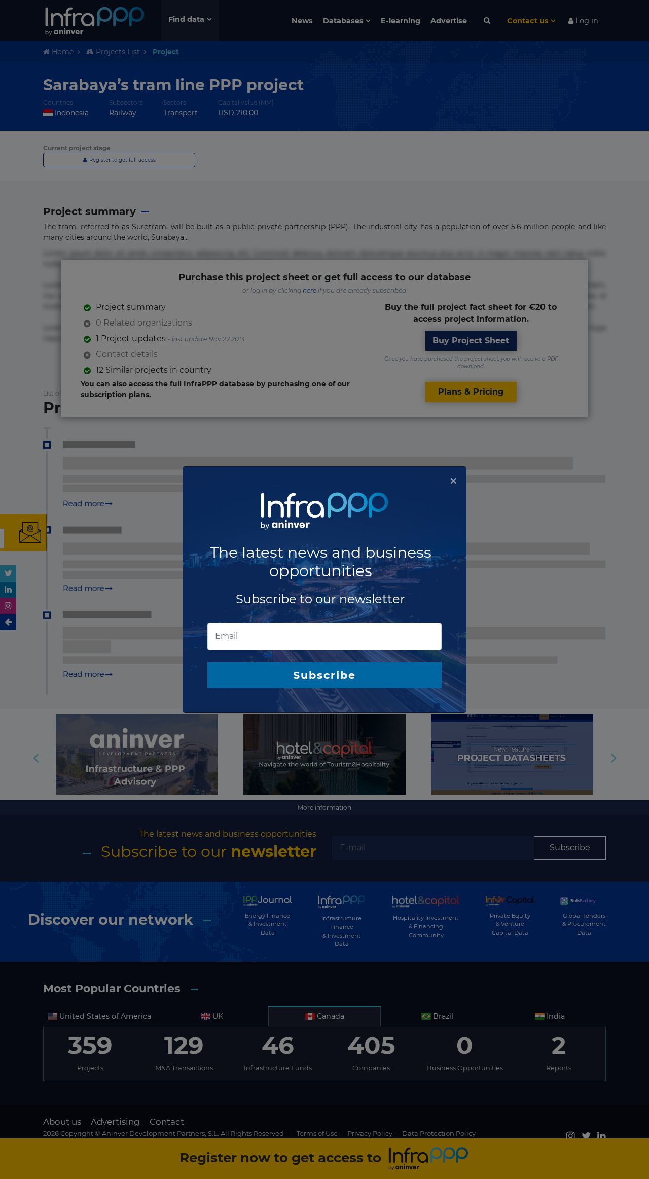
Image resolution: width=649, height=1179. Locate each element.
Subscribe (324, 675)
